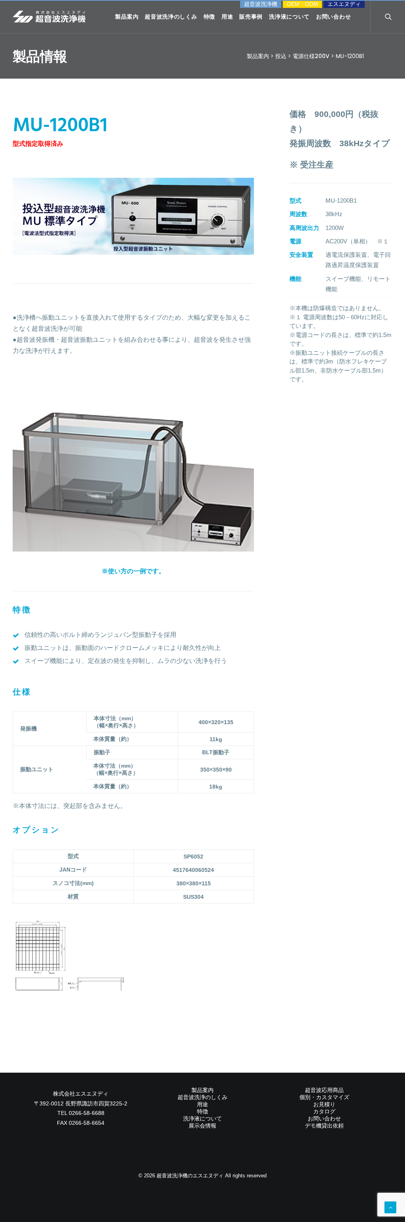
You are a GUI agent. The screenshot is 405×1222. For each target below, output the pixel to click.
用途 (227, 17)
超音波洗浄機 (260, 4)
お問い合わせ (333, 17)
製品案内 (126, 17)
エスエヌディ (344, 4)
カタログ (324, 1111)
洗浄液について (289, 17)
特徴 (209, 17)
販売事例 (251, 17)
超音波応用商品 (324, 1090)
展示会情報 (202, 1125)
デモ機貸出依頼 (324, 1125)
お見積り (324, 1104)
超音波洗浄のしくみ (171, 17)
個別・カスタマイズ (324, 1097)
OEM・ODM (302, 4)
